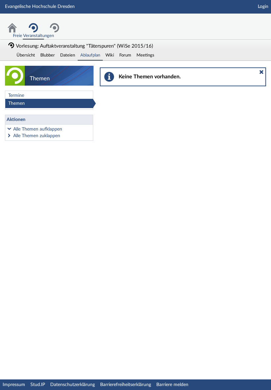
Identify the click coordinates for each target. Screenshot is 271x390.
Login (263, 6)
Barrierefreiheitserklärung (125, 384)
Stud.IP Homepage (245, 22)
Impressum (14, 384)
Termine (16, 95)
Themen (16, 103)
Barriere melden (172, 384)
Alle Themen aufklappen (37, 129)
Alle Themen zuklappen (36, 136)
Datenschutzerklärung (72, 384)
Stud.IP (37, 384)
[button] (261, 72)
